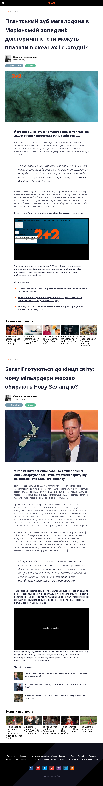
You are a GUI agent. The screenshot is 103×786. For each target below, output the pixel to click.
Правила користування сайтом (43, 759)
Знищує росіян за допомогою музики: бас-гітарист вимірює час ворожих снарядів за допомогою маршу (50, 299)
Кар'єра (23, 756)
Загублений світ (14, 66)
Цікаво (30, 66)
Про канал (11, 756)
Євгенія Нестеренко (25, 56)
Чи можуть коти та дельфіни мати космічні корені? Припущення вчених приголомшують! (51, 308)
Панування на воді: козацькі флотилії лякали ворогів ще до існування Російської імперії (53, 290)
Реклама (92, 756)
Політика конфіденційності (16, 759)
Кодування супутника (69, 759)
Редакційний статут (90, 759)
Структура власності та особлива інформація (48, 756)
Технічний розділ (78, 756)
